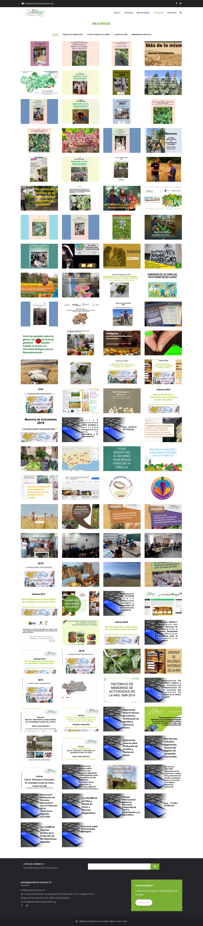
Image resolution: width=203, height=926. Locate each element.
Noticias (129, 13)
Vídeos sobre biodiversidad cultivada (78, 494)
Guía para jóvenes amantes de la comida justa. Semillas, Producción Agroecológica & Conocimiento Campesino (39, 172)
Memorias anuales (114, 179)
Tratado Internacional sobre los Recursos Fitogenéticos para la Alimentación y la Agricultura (121, 808)
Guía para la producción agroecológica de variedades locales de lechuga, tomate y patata (39, 490)
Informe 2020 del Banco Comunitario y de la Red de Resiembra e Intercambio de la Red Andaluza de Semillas (163, 374)
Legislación (153, 266)
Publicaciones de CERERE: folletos (118, 407)
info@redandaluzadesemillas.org (40, 901)
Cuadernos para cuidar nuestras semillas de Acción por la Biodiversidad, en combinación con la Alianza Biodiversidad (163, 316)
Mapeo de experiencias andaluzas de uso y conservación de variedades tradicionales (80, 693)
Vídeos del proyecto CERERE (34, 523)
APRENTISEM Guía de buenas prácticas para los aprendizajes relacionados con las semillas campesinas (38, 288)
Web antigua (152, 610)
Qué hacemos (143, 13)
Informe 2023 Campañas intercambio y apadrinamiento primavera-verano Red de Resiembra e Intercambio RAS (38, 143)
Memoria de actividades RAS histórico (120, 696)
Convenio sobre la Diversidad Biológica (79, 841)
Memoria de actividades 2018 (34, 581)
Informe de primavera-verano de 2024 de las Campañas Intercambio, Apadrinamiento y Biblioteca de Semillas (122, 56)
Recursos (159, 13)
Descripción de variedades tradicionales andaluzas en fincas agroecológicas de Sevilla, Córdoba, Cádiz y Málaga (80, 721)
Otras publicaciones (156, 64)
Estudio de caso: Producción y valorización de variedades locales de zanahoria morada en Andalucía (163, 519)
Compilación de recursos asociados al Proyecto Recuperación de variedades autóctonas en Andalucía (162, 721)
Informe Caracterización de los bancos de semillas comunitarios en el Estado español (163, 577)
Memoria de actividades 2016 (76, 668)
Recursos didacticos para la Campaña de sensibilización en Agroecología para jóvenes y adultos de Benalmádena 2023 (163, 201)
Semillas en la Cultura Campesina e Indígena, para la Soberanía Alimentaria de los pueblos (121, 345)
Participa (171, 13)
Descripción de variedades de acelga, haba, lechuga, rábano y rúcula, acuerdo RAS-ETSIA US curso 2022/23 (80, 143)
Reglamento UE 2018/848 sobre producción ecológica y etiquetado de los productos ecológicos (121, 606)
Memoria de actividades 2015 (34, 696)
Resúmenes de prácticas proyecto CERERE (80, 581)
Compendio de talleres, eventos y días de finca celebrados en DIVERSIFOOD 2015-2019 (163, 548)
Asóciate (144, 902)
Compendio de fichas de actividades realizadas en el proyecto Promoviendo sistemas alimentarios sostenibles (38, 461)
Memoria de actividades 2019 (34, 436)
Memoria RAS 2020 (31, 407)
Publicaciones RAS (31, 64)
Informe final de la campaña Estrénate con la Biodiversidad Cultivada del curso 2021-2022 (121, 288)
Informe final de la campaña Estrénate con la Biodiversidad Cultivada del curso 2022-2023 (80, 172)
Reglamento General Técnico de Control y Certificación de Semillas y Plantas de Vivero (121, 721)
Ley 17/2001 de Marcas (156, 812)
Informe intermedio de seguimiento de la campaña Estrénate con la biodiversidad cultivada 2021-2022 (80, 374)
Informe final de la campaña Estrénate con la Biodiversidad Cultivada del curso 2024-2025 (80, 85)
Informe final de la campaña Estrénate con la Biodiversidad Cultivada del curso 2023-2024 (80, 114)
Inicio (117, 13)
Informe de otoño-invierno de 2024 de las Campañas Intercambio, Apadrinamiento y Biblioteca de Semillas (80, 56)
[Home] (34, 12)
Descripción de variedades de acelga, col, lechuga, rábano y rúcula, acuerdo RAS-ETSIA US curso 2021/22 (80, 288)
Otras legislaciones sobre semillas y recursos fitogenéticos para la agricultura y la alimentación (80, 432)
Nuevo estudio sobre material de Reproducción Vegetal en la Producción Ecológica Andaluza (38, 85)
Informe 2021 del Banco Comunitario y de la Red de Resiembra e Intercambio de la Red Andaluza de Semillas (121, 374)
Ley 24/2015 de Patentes (115, 436)
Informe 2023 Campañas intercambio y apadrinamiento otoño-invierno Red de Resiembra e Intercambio (162, 114)
